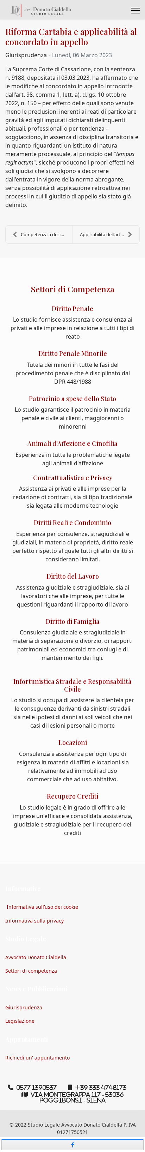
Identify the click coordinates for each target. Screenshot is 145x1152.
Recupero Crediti (72, 796)
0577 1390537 (36, 1087)
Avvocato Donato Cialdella (35, 957)
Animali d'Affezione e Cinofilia (72, 443)
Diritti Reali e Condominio (72, 522)
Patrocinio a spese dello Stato (72, 398)
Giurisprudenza (26, 55)
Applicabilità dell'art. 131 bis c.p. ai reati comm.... (109, 234)
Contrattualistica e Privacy (72, 477)
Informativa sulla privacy (34, 920)
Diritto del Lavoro (72, 576)
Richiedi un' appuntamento (37, 1057)
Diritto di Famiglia (73, 621)
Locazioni (72, 742)
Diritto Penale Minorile (72, 353)
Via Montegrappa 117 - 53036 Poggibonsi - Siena (77, 1097)
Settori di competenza (31, 970)
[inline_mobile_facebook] (72, 1144)
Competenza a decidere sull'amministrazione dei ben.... (46, 234)
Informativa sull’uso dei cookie (42, 906)
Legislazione (19, 1020)
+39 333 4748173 (100, 1087)
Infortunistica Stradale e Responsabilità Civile (72, 685)
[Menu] (135, 10)
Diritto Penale (72, 308)
